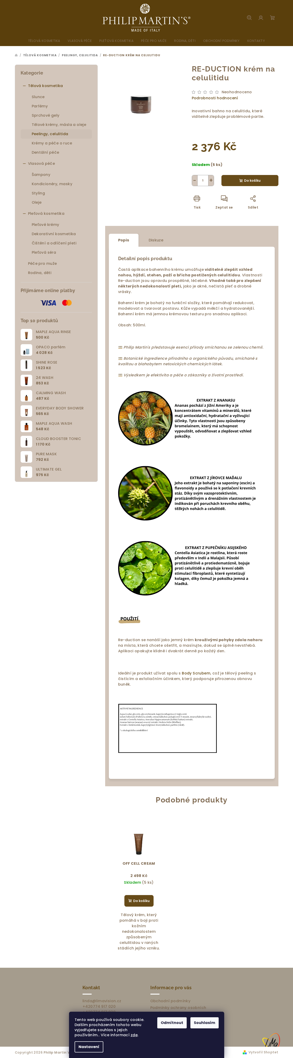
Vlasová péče (41, 163)
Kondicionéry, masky (52, 184)
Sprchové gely (46, 115)
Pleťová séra (44, 252)
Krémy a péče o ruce (52, 143)
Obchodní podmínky (170, 1001)
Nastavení (89, 1046)
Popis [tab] (123, 240)
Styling (38, 193)
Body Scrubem (196, 673)
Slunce (38, 97)
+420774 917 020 (99, 1006)
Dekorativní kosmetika (54, 234)
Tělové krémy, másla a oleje (59, 124)
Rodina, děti (40, 272)
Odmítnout (172, 1022)
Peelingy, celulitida (50, 134)
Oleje (37, 202)
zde (134, 1035)
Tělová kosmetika (45, 85)
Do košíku (252, 180)
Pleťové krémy (45, 224)
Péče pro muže (42, 263)
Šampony (41, 174)
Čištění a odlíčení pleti (54, 243)
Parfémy (40, 106)
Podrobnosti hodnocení (215, 98)
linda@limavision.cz (101, 1001)
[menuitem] (44, 40)
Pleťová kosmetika (46, 213)
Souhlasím (204, 1022)
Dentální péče (45, 152)
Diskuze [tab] (156, 240)
